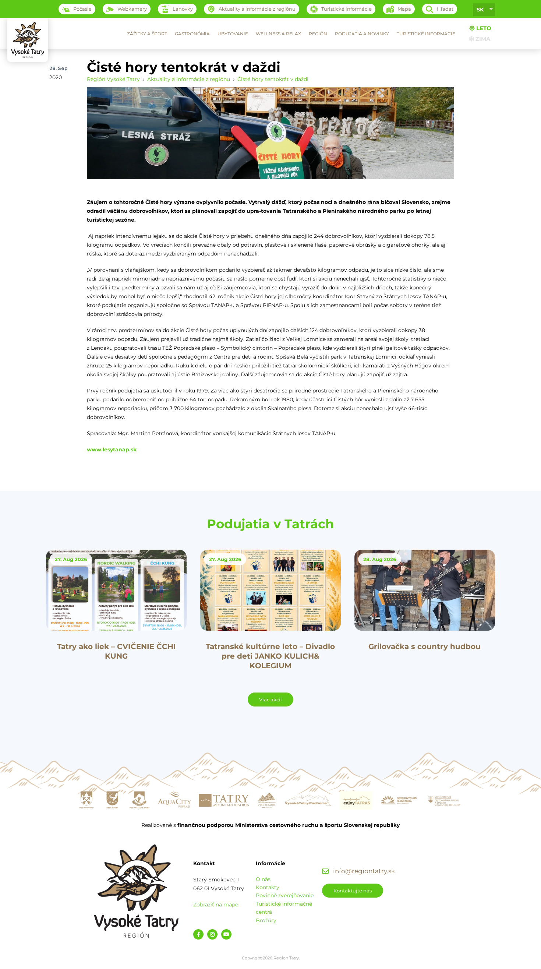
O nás (263, 879)
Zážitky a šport (147, 33)
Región (318, 33)
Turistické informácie (426, 33)
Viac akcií (270, 699)
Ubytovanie (233, 33)
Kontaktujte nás (352, 891)
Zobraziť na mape (215, 904)
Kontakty (267, 887)
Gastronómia (192, 33)
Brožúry (266, 920)
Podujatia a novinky (362, 33)
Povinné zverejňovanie (285, 895)
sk (480, 9)
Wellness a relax (278, 33)
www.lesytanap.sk (112, 449)
